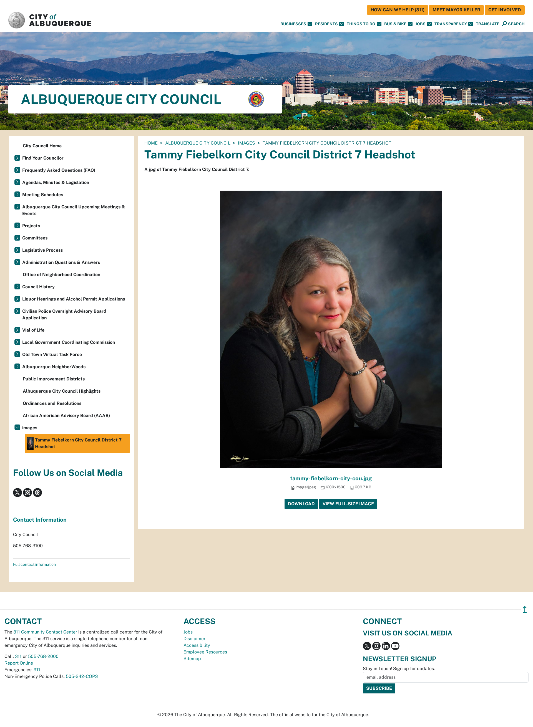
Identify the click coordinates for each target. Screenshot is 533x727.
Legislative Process (42, 250)
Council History (38, 286)
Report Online (18, 663)
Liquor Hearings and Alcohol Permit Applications (73, 299)
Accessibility (196, 645)
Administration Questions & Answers (61, 262)
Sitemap (192, 658)
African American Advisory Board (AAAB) (66, 415)
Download (301, 503)
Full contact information (34, 564)
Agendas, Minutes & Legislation (55, 182)
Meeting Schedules (42, 194)
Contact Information (40, 519)
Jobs (420, 24)
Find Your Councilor (43, 158)
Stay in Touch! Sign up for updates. (399, 668)
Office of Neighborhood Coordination (61, 274)
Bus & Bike (395, 24)
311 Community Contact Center (45, 632)
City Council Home (42, 145)
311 (18, 656)
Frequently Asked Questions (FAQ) (58, 170)
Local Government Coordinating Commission (68, 342)
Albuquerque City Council (197, 143)
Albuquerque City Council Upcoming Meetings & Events (73, 210)
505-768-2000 (43, 656)
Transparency (450, 24)
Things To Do (361, 24)
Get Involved (504, 9)
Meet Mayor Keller (456, 9)
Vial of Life (33, 330)
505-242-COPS (82, 676)
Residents (326, 24)
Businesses (293, 24)
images (246, 143)
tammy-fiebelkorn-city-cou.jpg (331, 478)
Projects (31, 225)
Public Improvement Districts (54, 379)
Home (151, 143)
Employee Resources (205, 652)
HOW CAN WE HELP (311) (397, 9)
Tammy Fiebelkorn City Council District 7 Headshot (78, 443)
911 (37, 669)
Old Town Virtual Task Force (52, 354)
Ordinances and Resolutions (52, 403)
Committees (34, 238)
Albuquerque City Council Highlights (61, 391)
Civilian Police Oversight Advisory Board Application (64, 314)
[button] (487, 24)
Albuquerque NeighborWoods (54, 366)
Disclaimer (194, 638)
